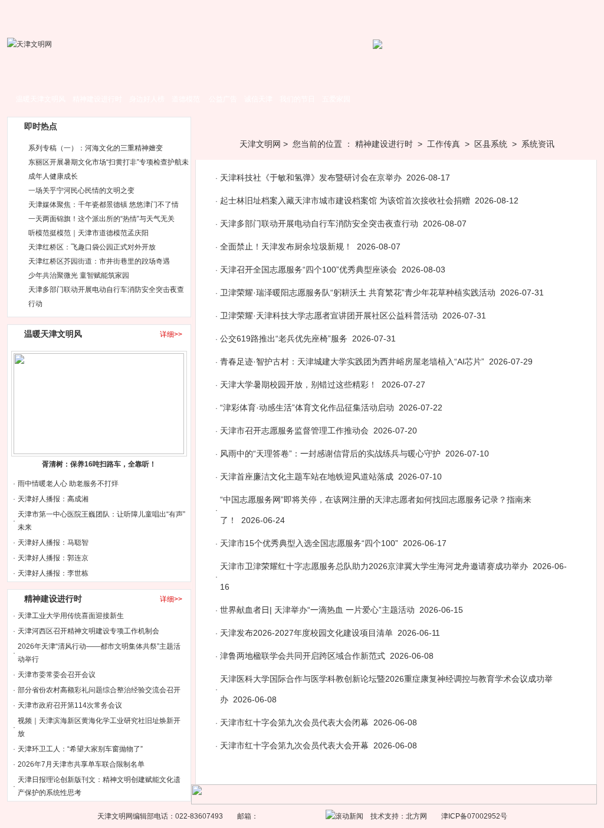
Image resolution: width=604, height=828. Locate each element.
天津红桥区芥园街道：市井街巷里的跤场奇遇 (99, 261)
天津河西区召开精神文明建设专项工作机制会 (88, 631)
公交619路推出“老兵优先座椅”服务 (283, 338)
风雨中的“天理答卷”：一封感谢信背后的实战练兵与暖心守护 (330, 453)
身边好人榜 (147, 99)
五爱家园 (336, 99)
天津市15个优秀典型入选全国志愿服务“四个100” (309, 543)
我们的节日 (297, 99)
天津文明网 (260, 144)
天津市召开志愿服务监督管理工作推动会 (294, 430)
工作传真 (443, 144)
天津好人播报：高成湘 (53, 499)
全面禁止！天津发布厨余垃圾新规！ (286, 246)
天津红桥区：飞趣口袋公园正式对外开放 (92, 247)
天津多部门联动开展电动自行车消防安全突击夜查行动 (319, 223)
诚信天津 (258, 99)
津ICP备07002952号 (474, 816)
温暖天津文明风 (40, 99)
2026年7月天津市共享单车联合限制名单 (81, 764)
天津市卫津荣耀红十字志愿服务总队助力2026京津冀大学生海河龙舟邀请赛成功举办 (374, 566)
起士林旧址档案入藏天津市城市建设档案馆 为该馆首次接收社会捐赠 (345, 200)
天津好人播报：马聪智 (53, 542)
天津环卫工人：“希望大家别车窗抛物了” (80, 749)
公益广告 (223, 99)
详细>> (171, 334)
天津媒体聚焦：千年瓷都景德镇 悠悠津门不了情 (103, 205)
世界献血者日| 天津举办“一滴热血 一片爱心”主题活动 (317, 610)
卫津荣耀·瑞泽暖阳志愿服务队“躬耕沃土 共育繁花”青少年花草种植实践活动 (357, 292)
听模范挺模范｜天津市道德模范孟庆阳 (88, 233)
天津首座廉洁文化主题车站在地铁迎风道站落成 (306, 476)
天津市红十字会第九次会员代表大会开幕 (294, 745)
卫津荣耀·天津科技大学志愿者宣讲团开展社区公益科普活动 (329, 315)
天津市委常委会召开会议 (57, 675)
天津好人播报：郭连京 (53, 558)
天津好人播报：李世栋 (53, 573)
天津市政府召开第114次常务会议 (70, 705)
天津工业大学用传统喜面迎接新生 (71, 616)
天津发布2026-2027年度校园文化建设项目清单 (306, 633)
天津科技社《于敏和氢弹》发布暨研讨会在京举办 (311, 177)
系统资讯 (537, 144)
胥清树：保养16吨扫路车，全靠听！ (99, 464)
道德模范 (186, 99)
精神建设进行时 (97, 99)
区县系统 (490, 144)
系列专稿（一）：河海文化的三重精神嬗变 (95, 148)
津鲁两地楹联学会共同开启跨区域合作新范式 (302, 656)
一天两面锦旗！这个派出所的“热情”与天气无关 (101, 219)
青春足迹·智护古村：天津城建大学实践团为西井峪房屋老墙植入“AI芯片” (352, 361)
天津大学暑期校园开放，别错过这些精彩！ (298, 384)
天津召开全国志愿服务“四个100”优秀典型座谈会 (308, 269)
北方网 (416, 816)
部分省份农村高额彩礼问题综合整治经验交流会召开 (99, 690)
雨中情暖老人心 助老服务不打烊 (68, 483)
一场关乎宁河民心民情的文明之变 (81, 190)
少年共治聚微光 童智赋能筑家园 (78, 275)
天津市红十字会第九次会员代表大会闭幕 (294, 722)
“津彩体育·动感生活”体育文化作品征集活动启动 (307, 407)
